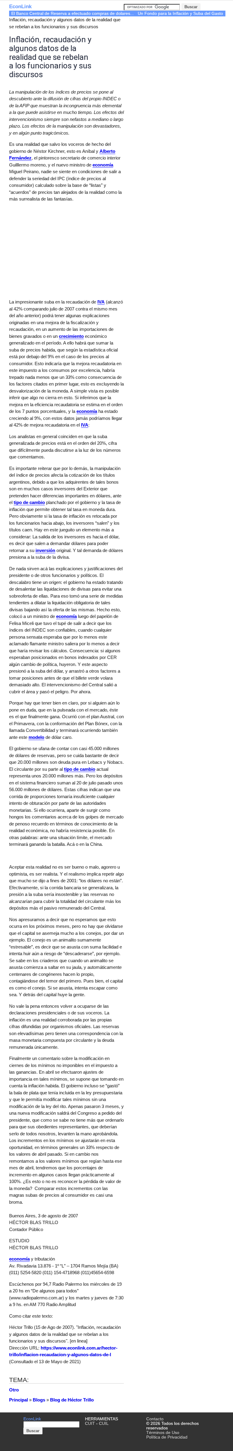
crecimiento (71, 336)
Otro (14, 1389)
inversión (45, 550)
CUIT (90, 1423)
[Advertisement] (60, 249)
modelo (36, 737)
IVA (101, 301)
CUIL (104, 1423)
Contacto (155, 1419)
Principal (18, 1399)
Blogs (39, 1399)
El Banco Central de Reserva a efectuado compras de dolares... (72, 13)
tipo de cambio (29, 502)
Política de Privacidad (166, 1437)
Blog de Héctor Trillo (72, 1399)
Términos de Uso (162, 1432)
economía (103, 164)
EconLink (20, 6)
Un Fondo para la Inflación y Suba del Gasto (180, 13)
